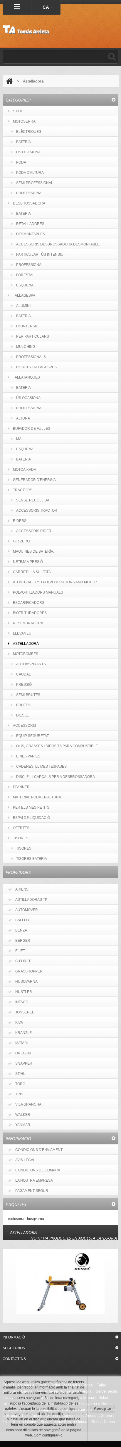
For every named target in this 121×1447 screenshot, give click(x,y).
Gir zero (21, 541)
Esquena (24, 285)
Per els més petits (31, 807)
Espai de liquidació (31, 818)
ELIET (20, 951)
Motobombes (25, 654)
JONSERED (25, 1012)
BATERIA (23, 142)
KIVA (19, 1022)
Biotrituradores (30, 613)
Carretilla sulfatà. (32, 572)
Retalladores (30, 224)
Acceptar (103, 1408)
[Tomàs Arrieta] (26, 30)
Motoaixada (24, 470)
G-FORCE (23, 961)
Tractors (22, 490)
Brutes (23, 705)
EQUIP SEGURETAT (32, 736)
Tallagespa (24, 295)
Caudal (23, 674)
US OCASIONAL (29, 152)
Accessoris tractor (36, 510)
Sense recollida (32, 500)
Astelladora (26, 644)
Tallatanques (26, 377)
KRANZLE (23, 1033)
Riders (19, 521)
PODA (21, 162)
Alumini (23, 306)
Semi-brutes (28, 695)
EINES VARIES (28, 756)
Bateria (23, 214)
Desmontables (30, 234)
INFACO (21, 1002)
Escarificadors (28, 603)
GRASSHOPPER (29, 971)
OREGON (23, 1053)
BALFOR (22, 920)
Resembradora (28, 623)
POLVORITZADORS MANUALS (38, 592)
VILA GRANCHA (28, 1104)
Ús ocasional (29, 398)
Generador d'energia (34, 480)
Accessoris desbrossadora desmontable (58, 244)
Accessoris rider (33, 531)
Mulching (25, 347)
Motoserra (24, 121)
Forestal (25, 275)
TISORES (20, 838)
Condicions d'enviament (39, 1150)
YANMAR (22, 1125)
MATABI (21, 1043)
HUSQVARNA (26, 981)
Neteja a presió (28, 562)
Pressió (24, 685)
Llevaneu (22, 633)
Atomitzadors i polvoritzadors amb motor (55, 582)
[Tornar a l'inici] (9, 81)
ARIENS (21, 889)
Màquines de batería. (33, 551)
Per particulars (32, 336)
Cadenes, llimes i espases (41, 766)
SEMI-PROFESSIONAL (34, 183)
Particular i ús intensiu (39, 254)
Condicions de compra (37, 1170)
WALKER (22, 1115)
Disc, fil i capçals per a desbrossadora (55, 777)
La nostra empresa (34, 1180)
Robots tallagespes (36, 367)
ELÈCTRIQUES (28, 132)
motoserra (16, 1219)
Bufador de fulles (31, 429)
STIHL (18, 111)
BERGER (22, 941)
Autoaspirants (31, 664)
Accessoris (24, 726)
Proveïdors (18, 872)
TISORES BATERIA (31, 859)
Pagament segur (31, 1191)
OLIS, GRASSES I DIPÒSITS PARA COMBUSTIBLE (57, 746)
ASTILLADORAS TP (31, 900)
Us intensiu (27, 326)
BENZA (21, 930)
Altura (23, 418)
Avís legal (25, 1160)
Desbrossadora (29, 203)
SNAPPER (23, 1063)
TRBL (19, 1094)
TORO (20, 1084)
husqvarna (35, 1219)
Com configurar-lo (48, 1435)
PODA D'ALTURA (30, 173)
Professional (29, 265)
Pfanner (21, 787)
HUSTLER (23, 992)
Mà (18, 439)
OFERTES (21, 828)
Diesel (22, 715)
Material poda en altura (37, 797)
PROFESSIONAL (29, 193)
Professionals (31, 357)
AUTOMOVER (26, 910)
